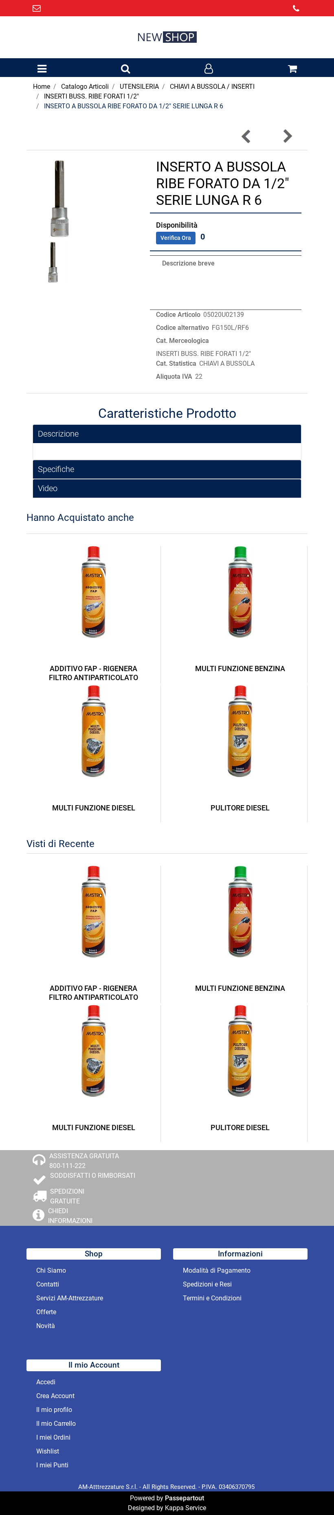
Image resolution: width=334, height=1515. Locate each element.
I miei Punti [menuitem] (52, 1465)
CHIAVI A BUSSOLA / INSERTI (212, 86)
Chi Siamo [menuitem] (51, 1270)
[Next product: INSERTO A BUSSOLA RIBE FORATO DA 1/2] (287, 136)
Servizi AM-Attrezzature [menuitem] (69, 1298)
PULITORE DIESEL (240, 808)
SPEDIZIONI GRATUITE (67, 1196)
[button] (62, 198)
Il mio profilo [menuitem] (54, 1410)
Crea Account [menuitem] (55, 1396)
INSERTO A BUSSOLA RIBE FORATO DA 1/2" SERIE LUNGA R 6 (133, 106)
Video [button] (47, 488)
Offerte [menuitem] (46, 1312)
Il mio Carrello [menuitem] (56, 1423)
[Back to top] (311, 1492)
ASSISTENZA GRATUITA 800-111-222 (84, 1161)
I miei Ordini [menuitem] (53, 1437)
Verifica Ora (175, 238)
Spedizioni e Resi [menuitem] (207, 1284)
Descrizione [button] (58, 434)
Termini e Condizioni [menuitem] (212, 1298)
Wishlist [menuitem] (47, 1451)
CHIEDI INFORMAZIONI (70, 1216)
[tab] (167, 434)
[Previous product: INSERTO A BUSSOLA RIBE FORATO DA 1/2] (246, 136)
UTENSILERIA (139, 86)
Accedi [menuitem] (45, 1382)
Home (41, 86)
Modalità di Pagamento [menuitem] (216, 1270)
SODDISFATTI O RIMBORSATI (92, 1175)
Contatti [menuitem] (47, 1284)
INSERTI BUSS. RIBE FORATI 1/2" (91, 96)
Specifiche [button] (56, 469)
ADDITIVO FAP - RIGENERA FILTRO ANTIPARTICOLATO (93, 673)
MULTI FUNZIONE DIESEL (93, 808)
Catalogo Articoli (85, 86)
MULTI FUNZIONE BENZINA (240, 668)
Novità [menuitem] (45, 1326)
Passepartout (184, 1498)
